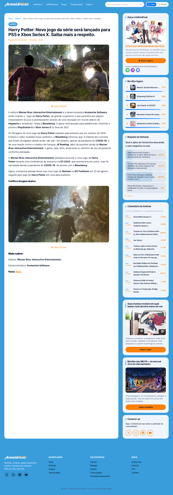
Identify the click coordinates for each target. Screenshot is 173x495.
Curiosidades (96, 472)
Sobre (89, 4)
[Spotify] (128, 70)
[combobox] (121, 4)
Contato (135, 472)
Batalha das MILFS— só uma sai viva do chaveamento (144, 362)
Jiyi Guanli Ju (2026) (146, 105)
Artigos (52, 469)
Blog (63, 4)
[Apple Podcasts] (133, 70)
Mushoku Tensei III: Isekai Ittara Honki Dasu (148, 114)
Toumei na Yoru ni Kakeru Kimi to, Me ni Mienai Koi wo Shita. (146, 232)
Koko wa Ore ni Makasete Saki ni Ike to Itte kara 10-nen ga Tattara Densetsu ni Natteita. (146, 256)
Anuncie (135, 465)
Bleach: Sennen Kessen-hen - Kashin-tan (147, 87)
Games (18, 19)
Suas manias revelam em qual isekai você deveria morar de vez (145, 305)
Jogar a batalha (146, 407)
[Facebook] (143, 433)
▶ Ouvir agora (146, 60)
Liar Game (137, 240)
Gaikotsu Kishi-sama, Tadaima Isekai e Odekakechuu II (142, 224)
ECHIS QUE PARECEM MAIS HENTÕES (145, 46)
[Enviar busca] (141, 4)
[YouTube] (150, 433)
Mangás (93, 465)
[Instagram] (136, 433)
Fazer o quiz (145, 349)
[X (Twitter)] (129, 433)
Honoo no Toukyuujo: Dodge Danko (145, 290)
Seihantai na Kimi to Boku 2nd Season (148, 123)
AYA (133, 469)
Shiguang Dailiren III (146, 96)
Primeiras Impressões (100, 476)
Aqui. (18, 271)
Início (10, 19)
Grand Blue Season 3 (142, 217)
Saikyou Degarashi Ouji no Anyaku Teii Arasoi (144, 273)
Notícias (38, 4)
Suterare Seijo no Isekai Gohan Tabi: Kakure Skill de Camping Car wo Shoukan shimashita (145, 282)
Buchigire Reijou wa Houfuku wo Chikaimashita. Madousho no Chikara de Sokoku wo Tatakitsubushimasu (146, 265)
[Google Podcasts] (138, 70)
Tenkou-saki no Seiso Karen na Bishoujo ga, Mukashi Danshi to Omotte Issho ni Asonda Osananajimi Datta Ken (145, 247)
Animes (93, 462)
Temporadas (76, 4)
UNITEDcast (52, 4)
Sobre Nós (136, 462)
